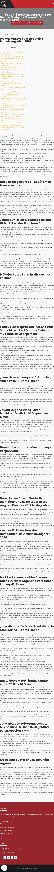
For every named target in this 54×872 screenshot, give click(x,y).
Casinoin (3, 113)
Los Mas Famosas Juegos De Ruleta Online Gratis (12, 126)
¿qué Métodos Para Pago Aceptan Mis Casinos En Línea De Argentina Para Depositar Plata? (13, 92)
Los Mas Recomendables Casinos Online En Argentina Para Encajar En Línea (11, 81)
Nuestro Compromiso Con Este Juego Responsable (13, 71)
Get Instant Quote (5, 839)
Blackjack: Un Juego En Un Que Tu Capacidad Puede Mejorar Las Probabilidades (13, 101)
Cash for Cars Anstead (6, 833)
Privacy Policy (34, 868)
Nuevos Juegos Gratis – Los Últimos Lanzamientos (13, 51)
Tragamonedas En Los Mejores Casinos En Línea (12, 109)
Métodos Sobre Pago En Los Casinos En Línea (12, 56)
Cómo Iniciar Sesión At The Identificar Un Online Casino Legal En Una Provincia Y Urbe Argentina (12, 74)
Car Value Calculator (19, 23)
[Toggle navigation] (53, 3)
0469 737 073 (10, 853)
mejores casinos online (47, 202)
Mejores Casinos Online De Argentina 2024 (11, 111)
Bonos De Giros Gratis (6, 104)
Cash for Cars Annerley (6, 830)
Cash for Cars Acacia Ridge (7, 827)
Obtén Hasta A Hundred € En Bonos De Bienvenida (13, 115)
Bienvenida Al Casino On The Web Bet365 (11, 117)
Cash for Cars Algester (6, 836)
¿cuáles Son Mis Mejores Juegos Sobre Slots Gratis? (13, 98)
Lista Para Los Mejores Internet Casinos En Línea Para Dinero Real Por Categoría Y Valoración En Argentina (12, 60)
